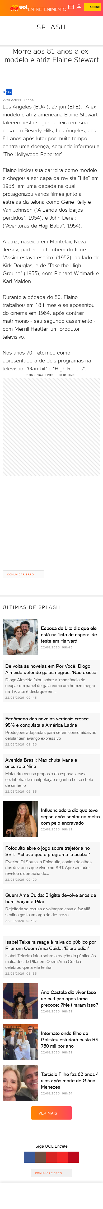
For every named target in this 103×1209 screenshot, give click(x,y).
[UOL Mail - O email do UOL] (71, 7)
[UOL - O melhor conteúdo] (19, 8)
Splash (51, 27)
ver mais (48, 1113)
